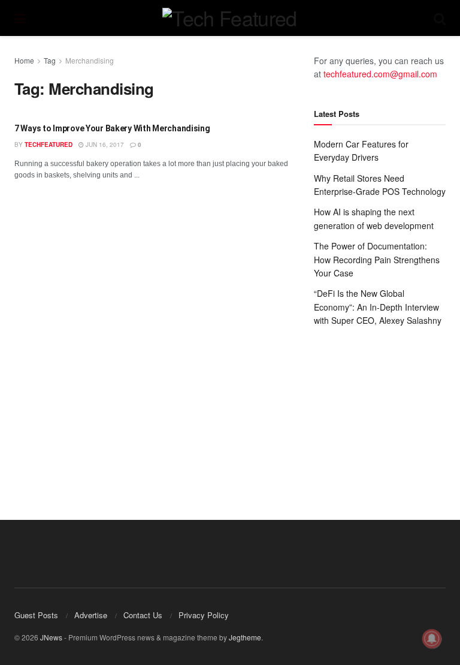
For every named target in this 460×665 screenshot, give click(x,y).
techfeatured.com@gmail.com (380, 74)
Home (24, 60)
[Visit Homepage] (229, 18)
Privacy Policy (203, 615)
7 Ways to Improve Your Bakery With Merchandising (112, 128)
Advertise (90, 615)
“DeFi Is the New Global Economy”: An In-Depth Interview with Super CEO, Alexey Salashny (377, 306)
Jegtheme (245, 637)
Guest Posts (36, 615)
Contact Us (142, 615)
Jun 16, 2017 (104, 144)
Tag (50, 60)
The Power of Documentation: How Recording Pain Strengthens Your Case (377, 259)
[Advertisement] (380, 411)
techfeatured (48, 144)
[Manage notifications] (431, 638)
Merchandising (89, 60)
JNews (51, 637)
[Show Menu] (20, 18)
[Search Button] (440, 18)
